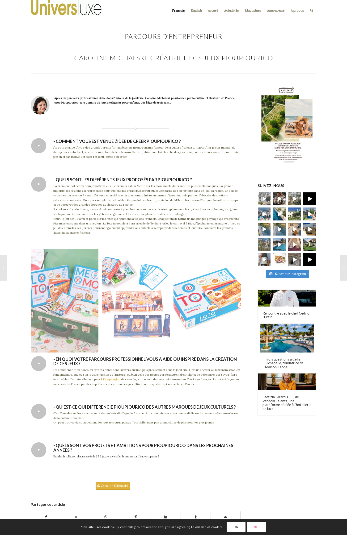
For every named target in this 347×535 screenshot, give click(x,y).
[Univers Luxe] (66, 10)
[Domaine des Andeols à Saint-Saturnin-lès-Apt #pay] (309, 229)
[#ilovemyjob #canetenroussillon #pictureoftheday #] (279, 244)
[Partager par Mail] (226, 517)
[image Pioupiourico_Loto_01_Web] (209, 302)
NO (256, 527)
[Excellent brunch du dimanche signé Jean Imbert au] (264, 198)
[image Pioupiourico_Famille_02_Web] (137, 302)
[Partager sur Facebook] (46, 517)
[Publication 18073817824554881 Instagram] (264, 213)
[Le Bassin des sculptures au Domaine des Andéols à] (264, 229)
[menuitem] (178, 10)
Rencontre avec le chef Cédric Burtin (285, 315)
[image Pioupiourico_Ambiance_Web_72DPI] (66, 302)
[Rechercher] (311, 10)
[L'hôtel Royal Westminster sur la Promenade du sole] (294, 198)
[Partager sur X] (76, 517)
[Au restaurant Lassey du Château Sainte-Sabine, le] (279, 259)
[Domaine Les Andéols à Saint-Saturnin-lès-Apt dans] (309, 213)
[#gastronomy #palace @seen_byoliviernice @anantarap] (279, 198)
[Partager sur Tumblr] (196, 517)
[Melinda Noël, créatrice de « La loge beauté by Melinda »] (3, 268)
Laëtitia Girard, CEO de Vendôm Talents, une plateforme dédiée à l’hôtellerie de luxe (286, 403)
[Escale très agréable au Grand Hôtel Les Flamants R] (264, 244)
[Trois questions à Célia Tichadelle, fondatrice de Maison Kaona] (287, 338)
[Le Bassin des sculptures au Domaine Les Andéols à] (279, 229)
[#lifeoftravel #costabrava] (294, 244)
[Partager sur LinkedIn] (166, 517)
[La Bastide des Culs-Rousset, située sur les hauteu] (279, 213)
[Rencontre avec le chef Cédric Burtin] (287, 298)
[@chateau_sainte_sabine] (309, 259)
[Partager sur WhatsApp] (106, 517)
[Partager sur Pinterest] (136, 517)
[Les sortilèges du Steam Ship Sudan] (343, 268)
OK (235, 527)
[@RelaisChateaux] (294, 259)
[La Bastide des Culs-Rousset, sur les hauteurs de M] (294, 213)
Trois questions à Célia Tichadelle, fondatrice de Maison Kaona (284, 363)
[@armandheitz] (264, 259)
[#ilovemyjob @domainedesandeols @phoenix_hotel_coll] (294, 229)
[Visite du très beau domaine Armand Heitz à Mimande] (309, 244)
